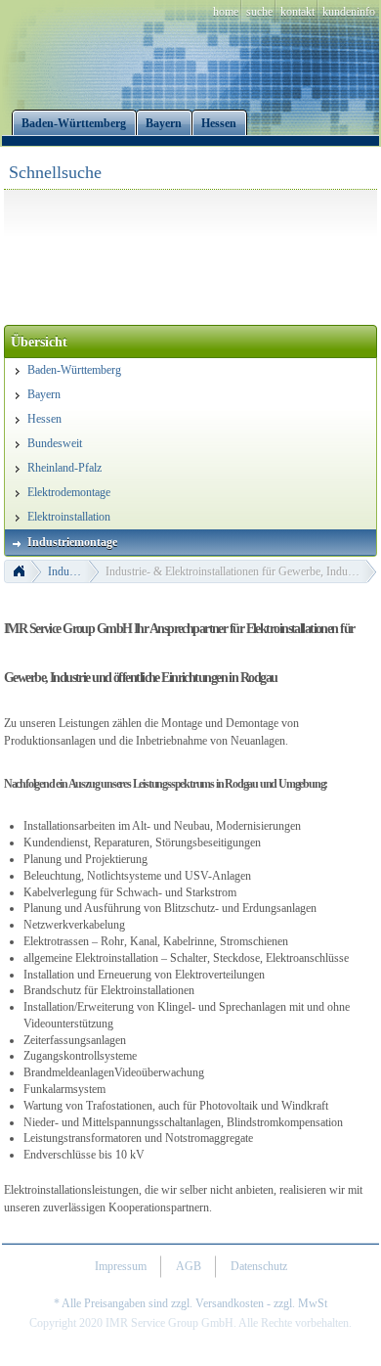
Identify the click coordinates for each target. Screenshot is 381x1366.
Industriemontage (74, 571)
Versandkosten (229, 1303)
